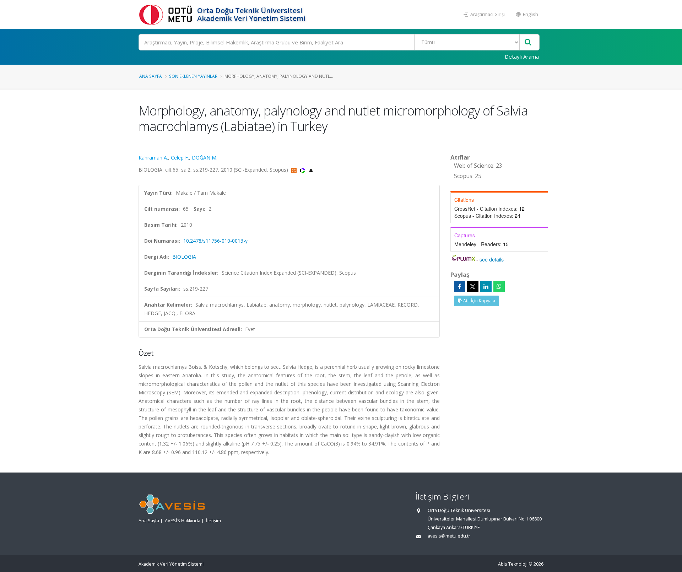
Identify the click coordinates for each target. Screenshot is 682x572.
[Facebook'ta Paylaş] (459, 286)
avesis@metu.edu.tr (449, 536)
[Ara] (528, 42)
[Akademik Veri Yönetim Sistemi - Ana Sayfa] (167, 14)
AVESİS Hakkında (182, 521)
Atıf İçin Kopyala (478, 301)
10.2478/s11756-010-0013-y (215, 240)
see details (492, 259)
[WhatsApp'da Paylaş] (499, 286)
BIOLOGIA (184, 256)
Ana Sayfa (150, 76)
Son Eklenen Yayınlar (193, 76)
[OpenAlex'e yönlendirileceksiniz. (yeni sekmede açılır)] (311, 169)
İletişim (213, 521)
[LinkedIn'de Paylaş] (486, 286)
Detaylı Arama (522, 56)
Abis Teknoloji (512, 564)
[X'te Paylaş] (472, 286)
